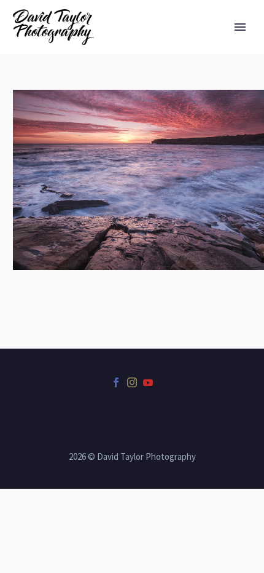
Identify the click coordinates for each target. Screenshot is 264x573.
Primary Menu (240, 27)
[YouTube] (148, 382)
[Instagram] (132, 382)
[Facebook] (116, 382)
